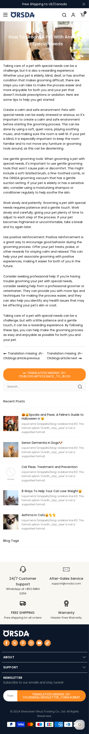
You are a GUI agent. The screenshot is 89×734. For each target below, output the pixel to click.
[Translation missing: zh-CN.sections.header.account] (73, 14)
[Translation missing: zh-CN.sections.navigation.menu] (5, 15)
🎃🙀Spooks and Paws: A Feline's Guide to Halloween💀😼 (53, 417)
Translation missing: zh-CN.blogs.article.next (65, 355)
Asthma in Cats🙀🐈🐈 (39, 515)
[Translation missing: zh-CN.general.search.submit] (80, 386)
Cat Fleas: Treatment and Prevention (50, 467)
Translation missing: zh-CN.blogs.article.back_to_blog (44, 374)
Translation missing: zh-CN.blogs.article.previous (23, 355)
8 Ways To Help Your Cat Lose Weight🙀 (52, 491)
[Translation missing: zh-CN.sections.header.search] (64, 14)
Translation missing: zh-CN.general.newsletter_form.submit (51, 695)
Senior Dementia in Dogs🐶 (42, 443)
